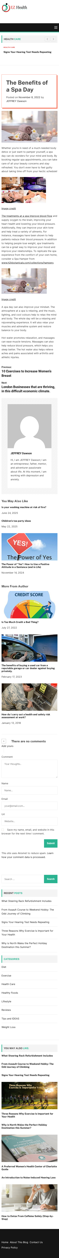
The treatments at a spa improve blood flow (27, 215)
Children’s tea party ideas (16, 520)
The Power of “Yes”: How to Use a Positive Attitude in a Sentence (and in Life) (25, 566)
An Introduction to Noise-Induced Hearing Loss (29, 1177)
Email (5, 798)
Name (5, 783)
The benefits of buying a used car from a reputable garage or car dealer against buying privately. (28, 668)
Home (5, 1242)
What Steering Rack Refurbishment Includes (26, 900)
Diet (4, 966)
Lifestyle (6, 1001)
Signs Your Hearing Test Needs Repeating (25, 52)
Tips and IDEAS (10, 1018)
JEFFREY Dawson (16, 101)
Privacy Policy (10, 1247)
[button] (53, 39)
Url (3, 814)
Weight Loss (8, 1027)
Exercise (6, 975)
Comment (7, 756)
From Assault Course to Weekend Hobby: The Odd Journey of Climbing (28, 1065)
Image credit (9, 208)
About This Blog (19, 1242)
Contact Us (36, 1242)
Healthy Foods (10, 992)
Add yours (7, 746)
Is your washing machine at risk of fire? (24, 507)
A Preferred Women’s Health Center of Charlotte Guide (29, 1168)
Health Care (7, 47)
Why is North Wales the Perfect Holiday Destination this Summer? (24, 1126)
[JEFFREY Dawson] (29, 426)
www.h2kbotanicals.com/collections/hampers (28, 262)
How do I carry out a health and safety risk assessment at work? (26, 716)
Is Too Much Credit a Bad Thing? (20, 622)
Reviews (6, 1009)
